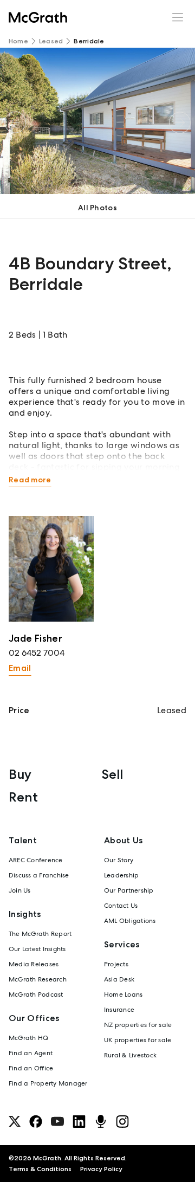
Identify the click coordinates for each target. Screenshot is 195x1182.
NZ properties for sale (138, 1024)
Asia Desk (119, 979)
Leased (51, 41)
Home (18, 41)
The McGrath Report (40, 933)
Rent (23, 797)
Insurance (119, 1009)
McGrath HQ (28, 1038)
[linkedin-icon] (79, 1121)
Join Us (20, 890)
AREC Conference (36, 860)
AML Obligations (130, 920)
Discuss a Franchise (39, 875)
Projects (116, 964)
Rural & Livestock (130, 1055)
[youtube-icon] (57, 1121)
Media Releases (33, 964)
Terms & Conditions (40, 1169)
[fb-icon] (35, 1121)
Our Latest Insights (37, 949)
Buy (20, 774)
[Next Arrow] (180, 123)
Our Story (118, 860)
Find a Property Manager (48, 1083)
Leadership (121, 875)
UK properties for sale (137, 1040)
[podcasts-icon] (100, 1121)
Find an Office (31, 1068)
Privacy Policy (101, 1169)
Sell (112, 774)
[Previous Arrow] (15, 123)
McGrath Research (38, 979)
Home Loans (123, 994)
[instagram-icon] (122, 1121)
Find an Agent (31, 1053)
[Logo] (38, 17)
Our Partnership (129, 890)
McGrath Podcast (36, 994)
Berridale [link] (89, 41)
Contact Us (121, 905)
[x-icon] (15, 1121)
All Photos (97, 207)
